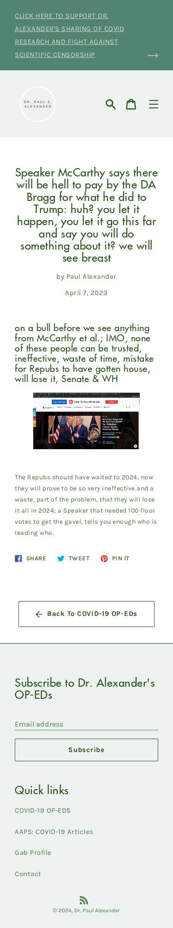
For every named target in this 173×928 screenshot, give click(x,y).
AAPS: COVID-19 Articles (54, 832)
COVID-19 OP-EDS (43, 810)
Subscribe (86, 750)
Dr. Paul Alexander (97, 910)
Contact (28, 874)
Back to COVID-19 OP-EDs (92, 613)
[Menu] (153, 104)
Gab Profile (33, 852)
